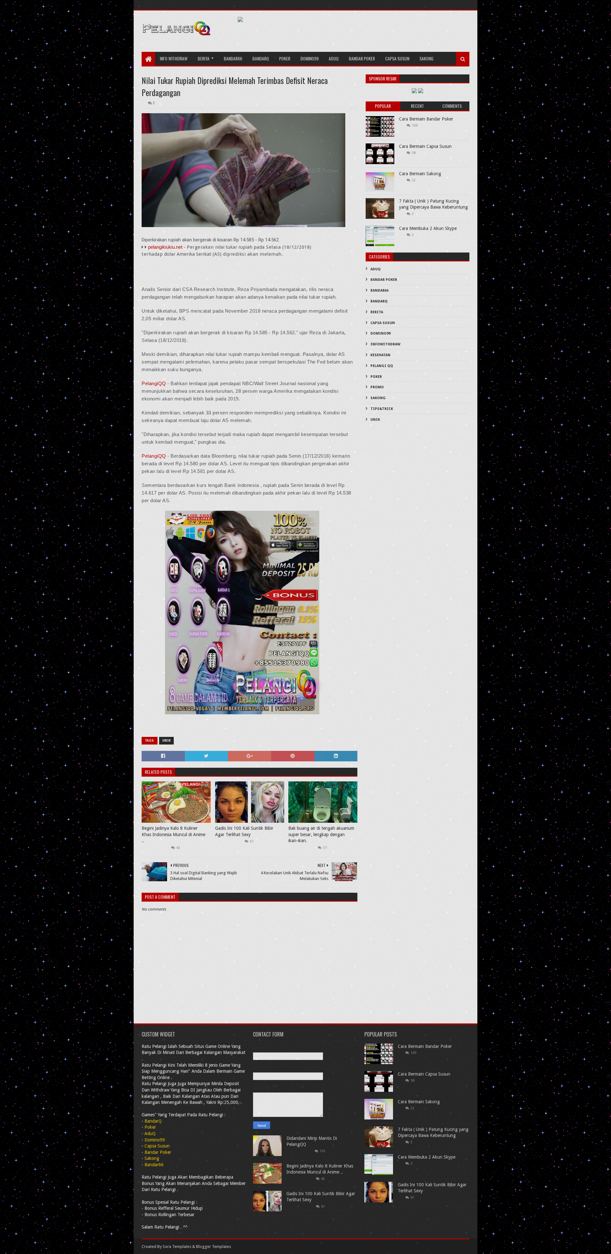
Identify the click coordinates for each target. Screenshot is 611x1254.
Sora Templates (177, 1246)
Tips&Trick (381, 409)
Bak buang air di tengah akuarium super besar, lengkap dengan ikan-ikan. (321, 834)
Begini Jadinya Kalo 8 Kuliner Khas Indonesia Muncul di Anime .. (173, 834)
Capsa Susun (397, 58)
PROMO (377, 387)
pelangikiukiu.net (165, 247)
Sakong (426, 58)
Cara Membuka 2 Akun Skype (428, 228)
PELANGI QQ (381, 366)
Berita (203, 58)
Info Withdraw (173, 58)
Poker (284, 58)
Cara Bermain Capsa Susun (425, 146)
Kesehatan (380, 355)
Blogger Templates (213, 1246)
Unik (166, 740)
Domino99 (309, 58)
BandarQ (379, 301)
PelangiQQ (154, 383)
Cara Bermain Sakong (420, 173)
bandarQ (260, 58)
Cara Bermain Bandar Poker (426, 118)
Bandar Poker (362, 58)
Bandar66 (233, 58)
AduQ (334, 58)
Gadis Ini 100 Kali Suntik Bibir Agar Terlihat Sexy (244, 831)
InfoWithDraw (385, 344)
